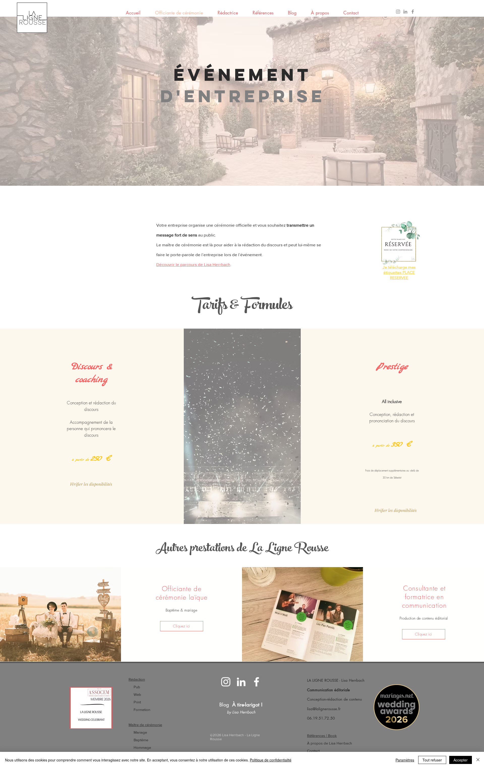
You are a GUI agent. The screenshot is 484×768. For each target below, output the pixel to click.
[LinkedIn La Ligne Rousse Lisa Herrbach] (405, 11)
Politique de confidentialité (270, 759)
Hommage (142, 747)
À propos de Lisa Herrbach (329, 743)
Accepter (460, 759)
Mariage (138, 732)
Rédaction (137, 679)
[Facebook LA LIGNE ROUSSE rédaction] (256, 682)
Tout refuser (432, 759)
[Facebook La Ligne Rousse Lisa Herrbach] (412, 11)
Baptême (140, 740)
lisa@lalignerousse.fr (324, 708)
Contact (313, 751)
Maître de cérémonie (145, 725)
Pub (137, 687)
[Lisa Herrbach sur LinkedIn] (241, 682)
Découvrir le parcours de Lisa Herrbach (193, 264)
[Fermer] (478, 760)
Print (137, 702)
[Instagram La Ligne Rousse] (226, 682)
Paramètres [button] (405, 759)
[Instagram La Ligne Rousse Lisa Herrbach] (398, 11)
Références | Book (322, 735)
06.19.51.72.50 (321, 718)
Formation (139, 709)
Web (137, 694)
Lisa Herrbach (353, 680)
